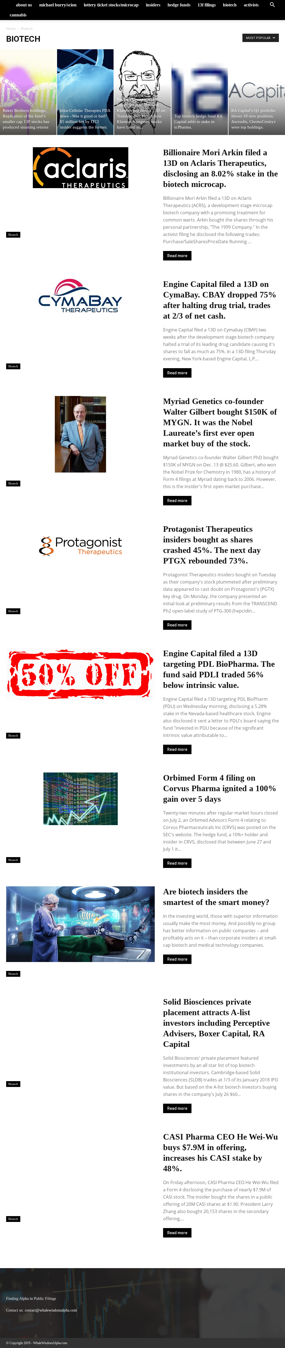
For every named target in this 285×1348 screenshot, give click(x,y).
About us (24, 5)
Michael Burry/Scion (58, 5)
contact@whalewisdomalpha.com (51, 1310)
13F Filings (207, 5)
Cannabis (18, 15)
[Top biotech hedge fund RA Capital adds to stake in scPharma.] (199, 92)
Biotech (230, 5)
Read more (177, 256)
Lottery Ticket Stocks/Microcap (111, 5)
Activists (251, 5)
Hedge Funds (179, 5)
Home (11, 28)
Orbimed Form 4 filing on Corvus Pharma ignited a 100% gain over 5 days (219, 788)
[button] (272, 5)
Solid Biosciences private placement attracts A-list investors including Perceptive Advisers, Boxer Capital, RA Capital (216, 1023)
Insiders (153, 5)
